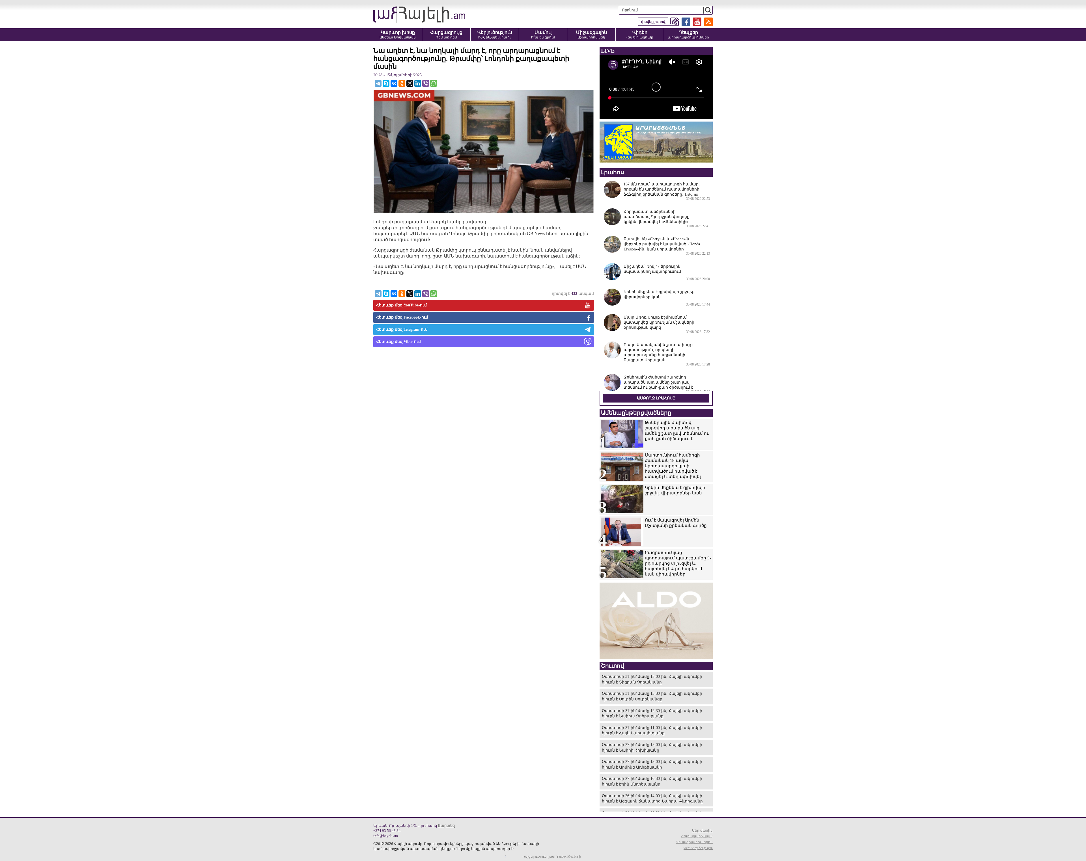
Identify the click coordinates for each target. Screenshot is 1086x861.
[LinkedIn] (417, 83)
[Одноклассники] (401, 83)
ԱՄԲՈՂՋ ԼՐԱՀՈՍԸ (656, 398)
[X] (409, 83)
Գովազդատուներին (694, 842)
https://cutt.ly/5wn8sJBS (1029, 827)
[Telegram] (378, 83)
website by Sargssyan (698, 848)
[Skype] (386, 83)
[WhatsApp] (433, 83)
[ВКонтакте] (394, 83)
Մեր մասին (702, 830)
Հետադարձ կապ (697, 836)
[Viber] (425, 83)
